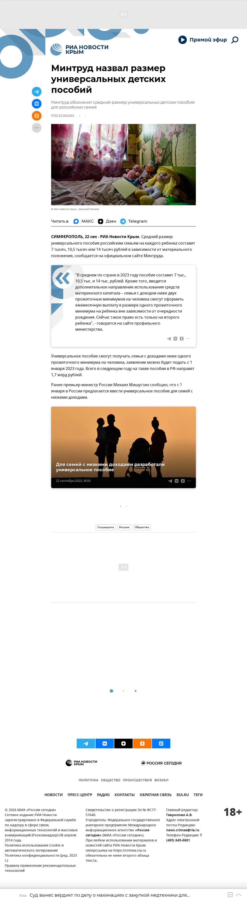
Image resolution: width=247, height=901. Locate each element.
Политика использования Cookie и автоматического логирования (34, 848)
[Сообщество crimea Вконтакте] (105, 743)
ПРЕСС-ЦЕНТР (80, 795)
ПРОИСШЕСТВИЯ (137, 780)
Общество (142, 527)
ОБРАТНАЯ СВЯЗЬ (156, 795)
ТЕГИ (198, 795)
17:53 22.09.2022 (62, 115)
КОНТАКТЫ (125, 795)
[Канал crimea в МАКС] (161, 743)
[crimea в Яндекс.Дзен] (123, 743)
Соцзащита (105, 527)
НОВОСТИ (53, 795)
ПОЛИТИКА (88, 780)
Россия (124, 527)
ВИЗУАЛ (161, 780)
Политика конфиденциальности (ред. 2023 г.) (41, 858)
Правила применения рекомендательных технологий (40, 868)
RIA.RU (183, 795)
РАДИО (103, 795)
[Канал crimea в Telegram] (86, 743)
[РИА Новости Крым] (79, 50)
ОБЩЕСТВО (110, 780)
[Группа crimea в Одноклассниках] (142, 743)
